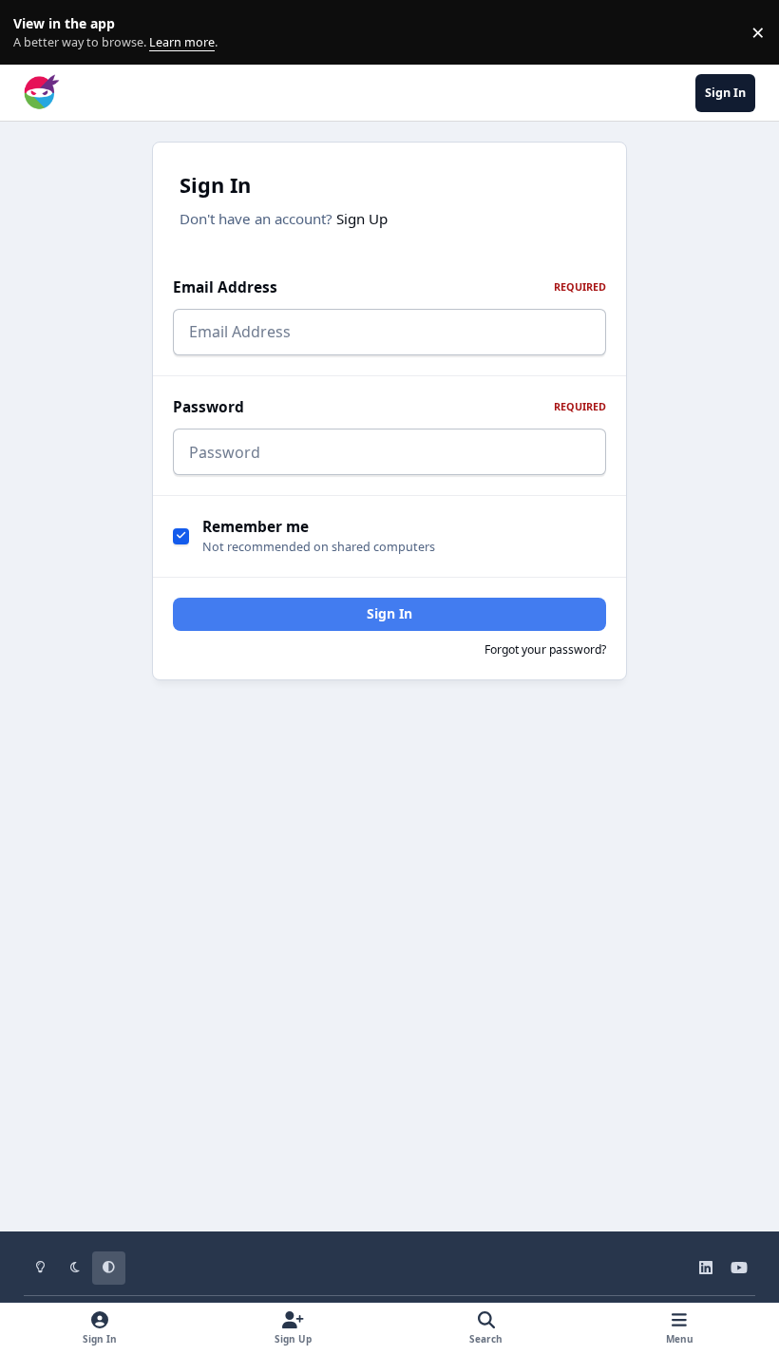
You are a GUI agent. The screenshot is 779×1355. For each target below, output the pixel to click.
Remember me (255, 527)
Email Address (389, 287)
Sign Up (362, 218)
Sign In (389, 613)
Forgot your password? (545, 649)
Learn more (36, 33)
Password (389, 407)
